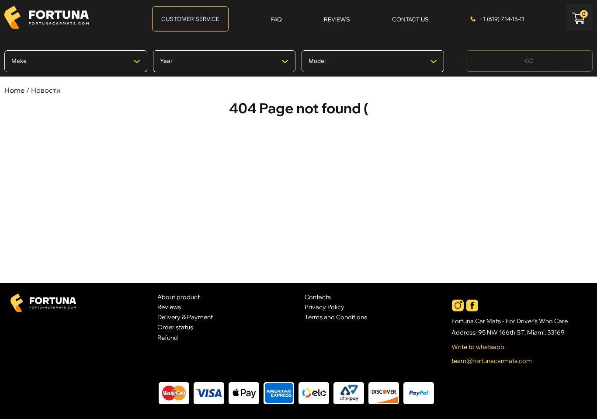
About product (178, 296)
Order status (175, 327)
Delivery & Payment (185, 317)
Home (14, 90)
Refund (167, 337)
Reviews (169, 307)
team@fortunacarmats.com (491, 360)
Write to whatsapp (477, 346)
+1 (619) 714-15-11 (501, 18)
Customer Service (190, 18)
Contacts (318, 296)
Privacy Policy (324, 307)
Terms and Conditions (336, 317)
